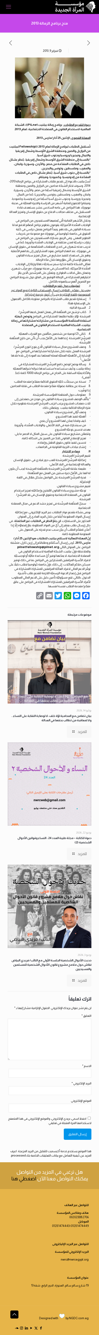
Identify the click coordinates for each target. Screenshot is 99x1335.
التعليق (86, 1015)
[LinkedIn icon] (26, 1328)
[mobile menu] (8, 7)
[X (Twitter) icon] (36, 1328)
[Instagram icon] (21, 1328)
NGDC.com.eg (79, 1318)
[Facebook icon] (41, 1328)
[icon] (16, 1328)
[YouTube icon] (31, 1328)
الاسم (86, 1066)
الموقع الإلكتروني (81, 1100)
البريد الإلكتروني (81, 1083)
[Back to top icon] (14, 1314)
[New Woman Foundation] (75, 7)
